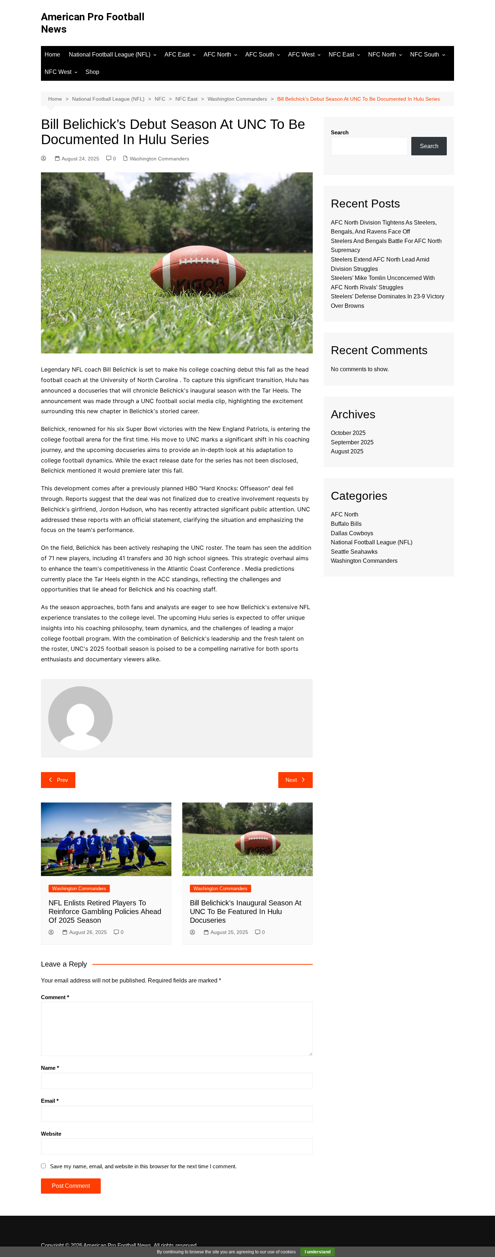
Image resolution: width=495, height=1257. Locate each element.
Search (340, 132)
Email (50, 1101)
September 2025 (352, 442)
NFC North (382, 54)
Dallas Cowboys (352, 533)
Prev (62, 780)
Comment (55, 997)
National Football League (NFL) (109, 54)
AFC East (177, 54)
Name (50, 1068)
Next (291, 780)
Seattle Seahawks (354, 552)
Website (51, 1134)
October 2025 (348, 433)
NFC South (424, 54)
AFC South (259, 54)
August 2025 (347, 451)
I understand (317, 1251)
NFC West (58, 72)
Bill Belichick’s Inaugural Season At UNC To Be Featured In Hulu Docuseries (245, 911)
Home (52, 54)
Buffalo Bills (346, 524)
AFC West (301, 54)
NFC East (341, 54)
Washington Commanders (159, 159)
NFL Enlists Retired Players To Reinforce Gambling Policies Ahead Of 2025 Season (105, 911)
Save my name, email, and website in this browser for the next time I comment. (143, 1166)
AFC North (217, 54)
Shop (92, 72)
